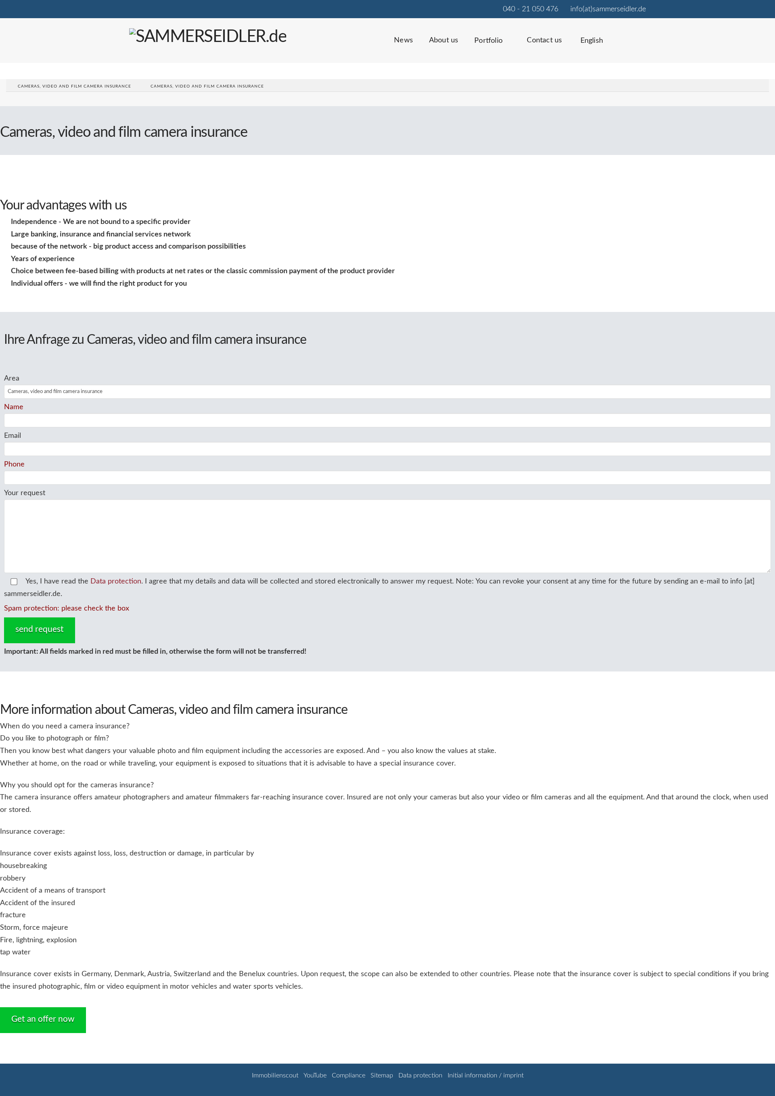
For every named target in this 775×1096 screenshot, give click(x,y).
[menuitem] (594, 46)
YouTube (315, 1075)
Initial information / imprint (486, 1075)
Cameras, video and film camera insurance (74, 86)
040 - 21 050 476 (530, 9)
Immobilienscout (275, 1075)
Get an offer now (43, 1019)
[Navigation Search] (632, 46)
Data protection (115, 581)
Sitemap (382, 1075)
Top (756, 1077)
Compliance (348, 1075)
